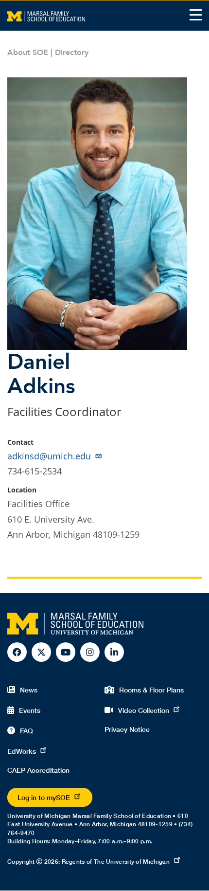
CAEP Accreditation (38, 770)
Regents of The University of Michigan (116, 861)
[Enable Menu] (196, 14)
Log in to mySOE (43, 797)
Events (29, 710)
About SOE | (31, 52)
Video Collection (143, 710)
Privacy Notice (127, 729)
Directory (71, 52)
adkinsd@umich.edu (49, 456)
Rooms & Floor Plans (151, 690)
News (28, 690)
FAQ (26, 731)
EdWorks (21, 751)
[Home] (46, 15)
